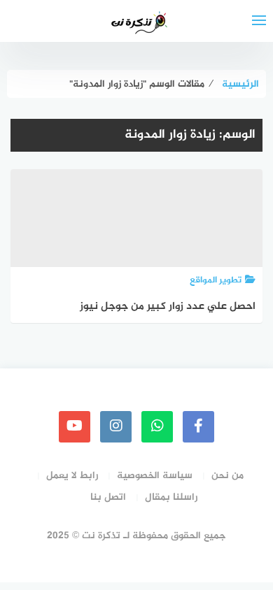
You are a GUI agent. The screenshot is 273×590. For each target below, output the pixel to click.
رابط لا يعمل (72, 476)
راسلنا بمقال (171, 497)
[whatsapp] (157, 426)
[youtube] (74, 426)
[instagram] (116, 426)
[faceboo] (198, 426)
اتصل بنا (108, 497)
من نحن (227, 476)
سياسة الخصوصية (154, 476)
